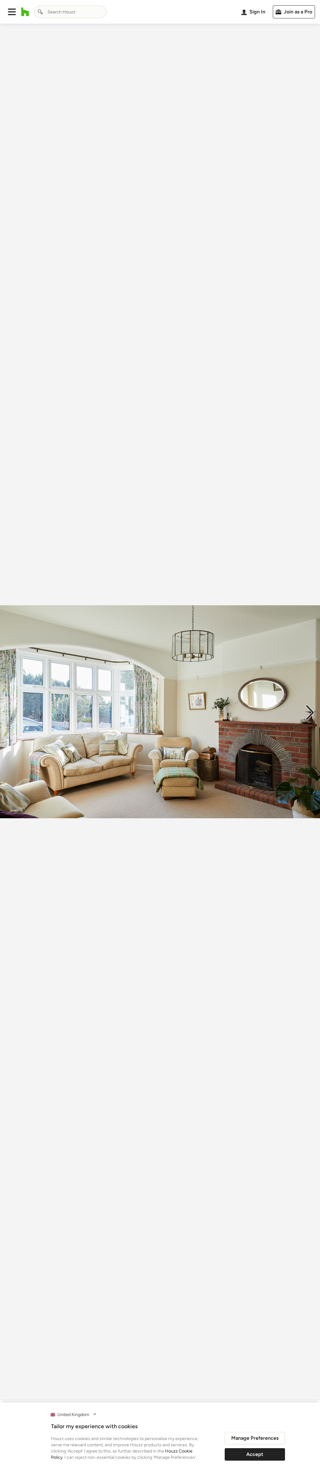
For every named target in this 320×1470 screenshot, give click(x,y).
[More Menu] (308, 1388)
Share (148, 1388)
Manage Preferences (254, 1438)
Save (180, 1388)
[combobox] (70, 12)
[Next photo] (310, 711)
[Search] (40, 12)
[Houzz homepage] (25, 12)
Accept (254, 1454)
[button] (12, 12)
